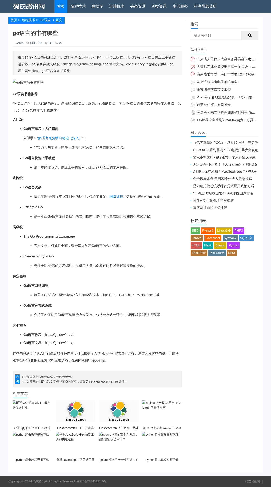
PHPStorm (217, 253)
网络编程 (116, 196)
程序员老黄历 (205, 6)
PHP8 (239, 230)
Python (233, 245)
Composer (213, 238)
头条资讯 (137, 6)
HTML (196, 245)
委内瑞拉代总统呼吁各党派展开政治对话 (223, 186)
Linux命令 (224, 230)
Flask (208, 245)
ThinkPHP (199, 253)
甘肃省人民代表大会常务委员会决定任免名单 (231, 59)
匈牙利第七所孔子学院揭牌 (213, 200)
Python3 (208, 230)
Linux (232, 253)
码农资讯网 (252, 481)
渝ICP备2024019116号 (91, 481)
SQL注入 (246, 238)
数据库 (97, 6)
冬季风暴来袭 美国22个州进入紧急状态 (222, 179)
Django (220, 245)
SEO (195, 230)
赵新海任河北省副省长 (214, 105)
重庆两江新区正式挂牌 (210, 207)
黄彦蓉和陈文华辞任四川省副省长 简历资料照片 (233, 112)
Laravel (197, 238)
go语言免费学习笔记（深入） (60, 138)
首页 (61, 6)
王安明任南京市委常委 (214, 89)
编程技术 (78, 6)
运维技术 (116, 6)
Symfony (230, 238)
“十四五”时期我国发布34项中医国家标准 (223, 193)
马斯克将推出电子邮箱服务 (217, 82)
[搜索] (249, 35)
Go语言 (45, 20)
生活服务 (180, 6)
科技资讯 (159, 6)
